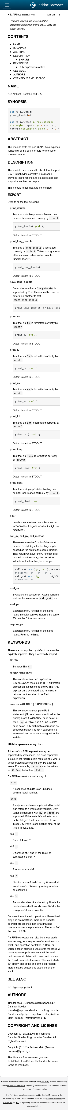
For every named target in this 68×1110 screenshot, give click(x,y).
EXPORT (24, 59)
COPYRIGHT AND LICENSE (29, 78)
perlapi (28, 987)
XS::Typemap (15, 987)
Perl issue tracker (53, 1098)
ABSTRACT (20, 52)
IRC (17, 1102)
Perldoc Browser (49, 4)
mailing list (7, 1102)
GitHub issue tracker (16, 1085)
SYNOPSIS (19, 48)
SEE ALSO (19, 70)
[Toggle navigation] (7, 5)
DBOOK (44, 1081)
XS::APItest (14, 14)
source (25, 14)
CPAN (32, 14)
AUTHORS (19, 74)
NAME (17, 44)
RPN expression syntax (32, 67)
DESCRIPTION (21, 55)
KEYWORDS (20, 63)
